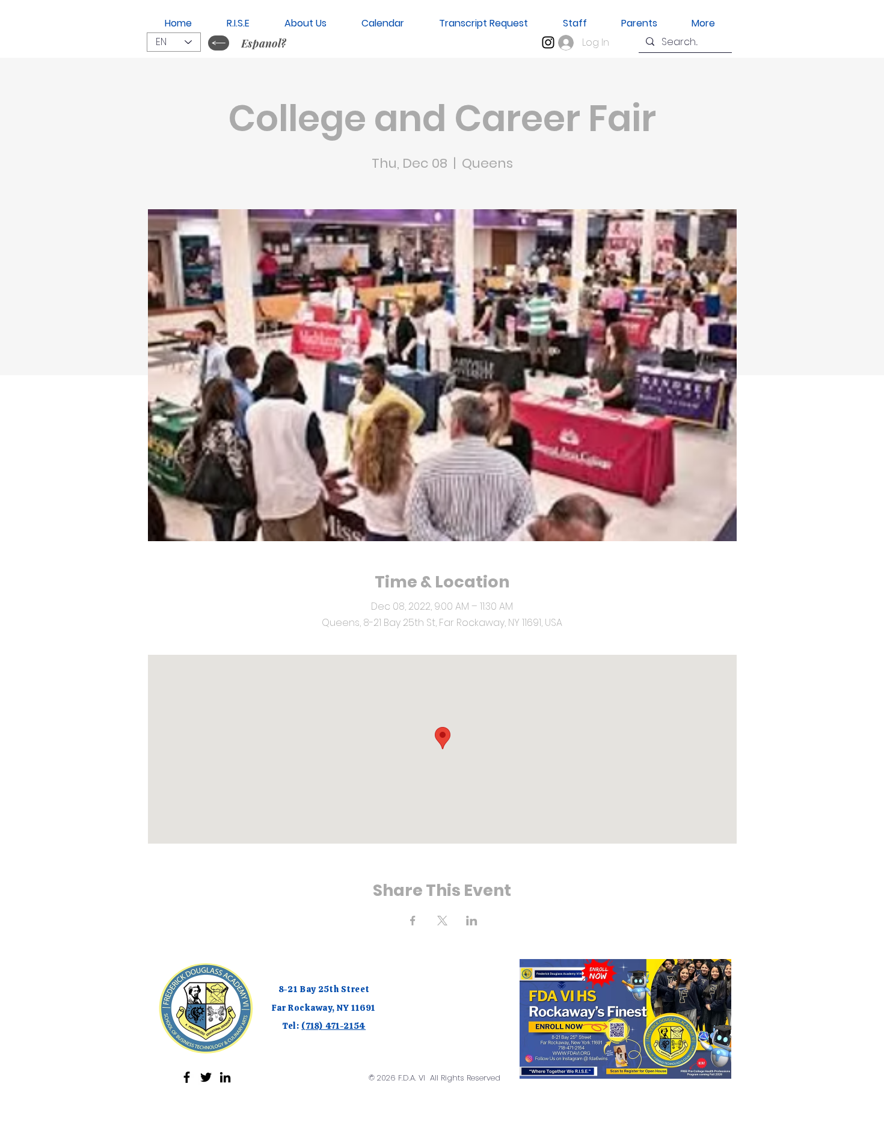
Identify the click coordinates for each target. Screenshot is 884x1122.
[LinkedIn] (225, 1077)
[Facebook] (186, 1077)
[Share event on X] (442, 920)
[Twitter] (205, 1077)
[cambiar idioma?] (218, 43)
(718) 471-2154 (333, 1025)
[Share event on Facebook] (413, 920)
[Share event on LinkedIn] (471, 920)
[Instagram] (548, 42)
